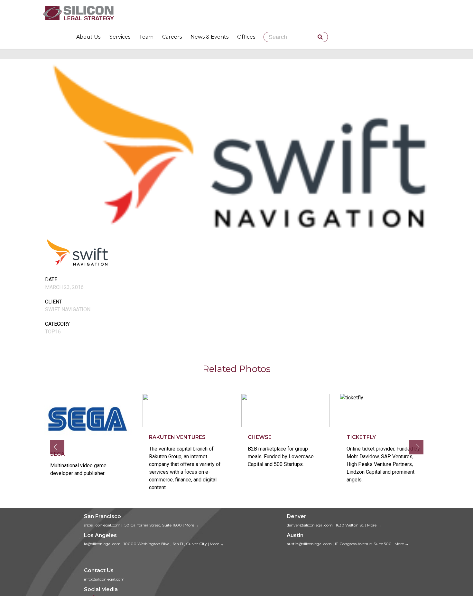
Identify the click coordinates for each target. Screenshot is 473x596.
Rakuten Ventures (177, 437)
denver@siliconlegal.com (310, 525)
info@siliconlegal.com (104, 579)
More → (192, 525)
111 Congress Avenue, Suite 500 (363, 543)
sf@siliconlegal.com (102, 525)
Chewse (260, 437)
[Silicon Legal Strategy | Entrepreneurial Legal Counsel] (236, 13)
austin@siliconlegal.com (309, 543)
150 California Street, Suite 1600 (152, 525)
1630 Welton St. (350, 525)
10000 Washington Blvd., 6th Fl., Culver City (165, 543)
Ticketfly (361, 437)
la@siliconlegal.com (102, 543)
